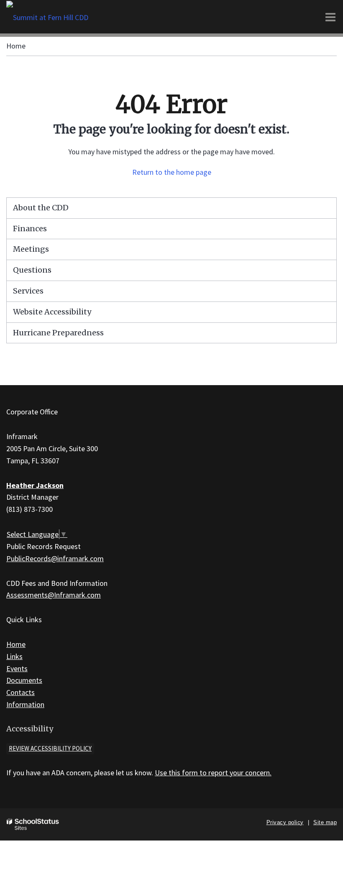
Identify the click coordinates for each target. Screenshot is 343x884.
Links (14, 656)
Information (25, 704)
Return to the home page (171, 172)
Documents (24, 680)
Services (28, 291)
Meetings (31, 249)
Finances (30, 228)
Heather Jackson (35, 485)
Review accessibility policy (50, 748)
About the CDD (41, 207)
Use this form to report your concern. (213, 772)
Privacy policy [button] (285, 822)
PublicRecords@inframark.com (55, 558)
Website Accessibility (52, 312)
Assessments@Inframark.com (53, 595)
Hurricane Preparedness (58, 332)
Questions (32, 270)
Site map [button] (325, 822)
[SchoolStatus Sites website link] (33, 824)
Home (16, 46)
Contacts (20, 692)
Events (17, 668)
